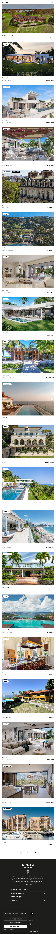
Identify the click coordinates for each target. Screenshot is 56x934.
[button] (6, 16)
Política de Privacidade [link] (9, 929)
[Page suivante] (35, 853)
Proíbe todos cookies (15, 922)
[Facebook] (32, 913)
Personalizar (15, 926)
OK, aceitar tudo (15, 919)
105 (31, 852)
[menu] (53, 2)
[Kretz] (5, 2)
